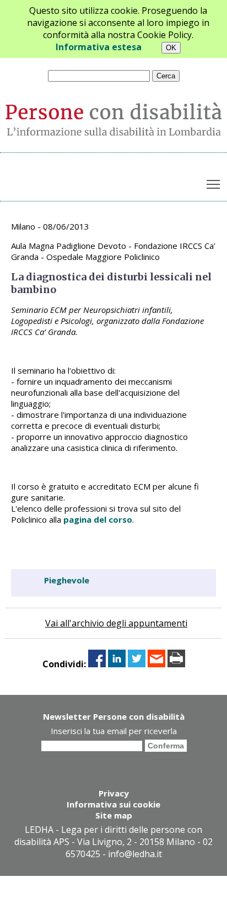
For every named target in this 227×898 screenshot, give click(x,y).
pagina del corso (97, 519)
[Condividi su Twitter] (136, 664)
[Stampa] (176, 664)
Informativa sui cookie (113, 804)
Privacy (114, 793)
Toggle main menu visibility (213, 183)
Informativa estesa (99, 47)
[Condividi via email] (156, 664)
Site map (113, 815)
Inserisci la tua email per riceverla (114, 730)
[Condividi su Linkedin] (117, 664)
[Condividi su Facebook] (97, 664)
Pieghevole (66, 580)
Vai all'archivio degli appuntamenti (116, 623)
